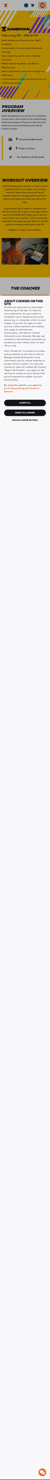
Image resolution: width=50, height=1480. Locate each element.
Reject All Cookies (25, 413)
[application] (42, 1472)
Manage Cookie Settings (25, 420)
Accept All (25, 403)
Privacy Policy (16, 388)
